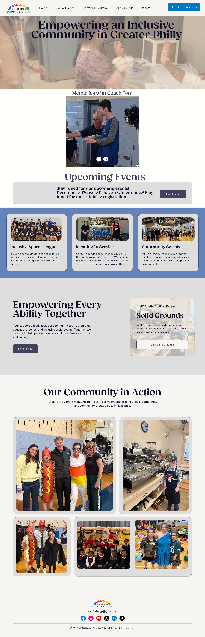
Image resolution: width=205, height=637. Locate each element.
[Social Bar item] (83, 618)
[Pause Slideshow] (137, 165)
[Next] (105, 159)
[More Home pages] (48, 8)
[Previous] (98, 159)
